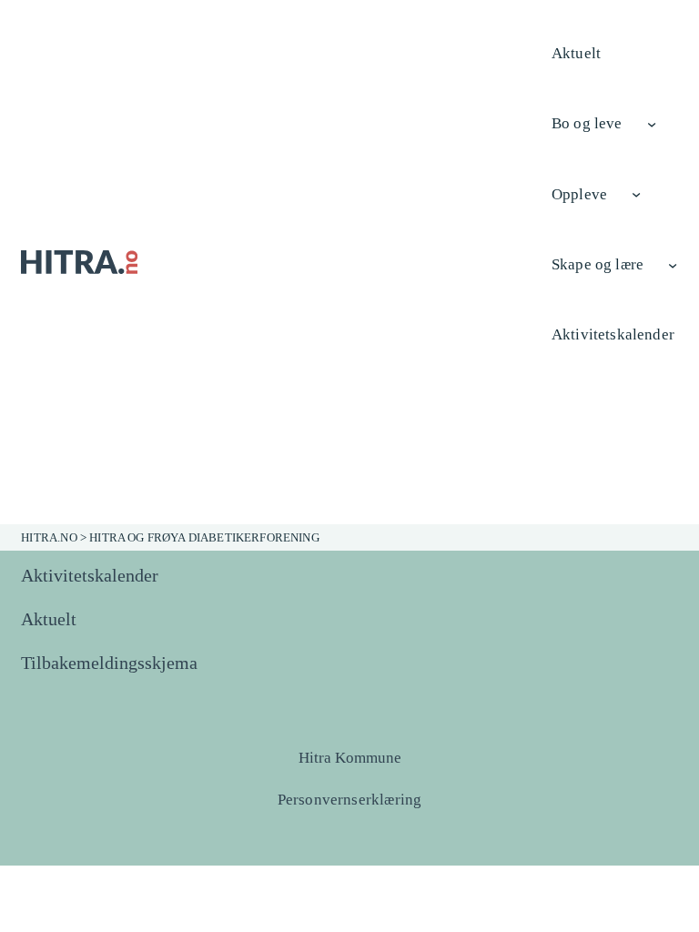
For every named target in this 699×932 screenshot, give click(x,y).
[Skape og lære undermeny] (672, 263)
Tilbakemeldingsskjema (109, 663)
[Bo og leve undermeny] (651, 123)
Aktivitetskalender (89, 575)
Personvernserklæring (349, 799)
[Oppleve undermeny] (636, 193)
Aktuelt (48, 619)
